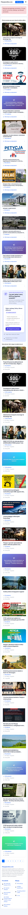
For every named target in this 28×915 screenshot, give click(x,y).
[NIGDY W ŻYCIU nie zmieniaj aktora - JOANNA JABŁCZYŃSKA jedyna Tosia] (14, 276)
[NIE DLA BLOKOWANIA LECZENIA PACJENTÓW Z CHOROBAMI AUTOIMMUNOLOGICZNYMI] (14, 82)
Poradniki (5, 881)
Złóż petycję (19, 2)
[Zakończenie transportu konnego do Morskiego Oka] (14, 34)
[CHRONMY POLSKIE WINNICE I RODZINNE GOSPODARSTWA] (14, 131)
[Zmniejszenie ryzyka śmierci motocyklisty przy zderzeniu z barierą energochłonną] (14, 58)
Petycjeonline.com (6, 2)
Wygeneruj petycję (14, 329)
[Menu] (25, 2)
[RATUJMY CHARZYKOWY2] (14, 204)
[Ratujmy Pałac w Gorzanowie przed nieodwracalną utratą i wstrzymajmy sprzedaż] (14, 180)
